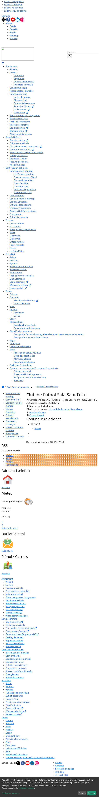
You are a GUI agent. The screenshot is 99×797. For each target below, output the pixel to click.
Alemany (14, 35)
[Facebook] (8, 19)
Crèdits (58, 762)
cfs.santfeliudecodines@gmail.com (65, 409)
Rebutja (82, 793)
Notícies (10, 461)
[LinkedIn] (17, 19)
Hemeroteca (12, 699)
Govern (9, 585)
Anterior (6, 528)
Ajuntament (7, 578)
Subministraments (15, 436)
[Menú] (3, 63)
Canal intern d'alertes (16, 631)
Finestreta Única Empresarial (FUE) (22, 634)
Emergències (12, 433)
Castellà (13, 29)
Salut (8, 751)
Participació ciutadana (16, 754)
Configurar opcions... (11, 793)
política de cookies (26, 788)
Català (13, 26)
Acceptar (92, 793)
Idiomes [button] (10, 23)
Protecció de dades (64, 768)
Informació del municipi (17, 652)
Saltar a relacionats (13, 7)
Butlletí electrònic (14, 695)
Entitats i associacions (47, 386)
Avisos (9, 458)
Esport (9, 732)
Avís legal (59, 771)
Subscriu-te (7, 550)
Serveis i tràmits (9, 618)
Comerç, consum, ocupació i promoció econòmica (30, 757)
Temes (5, 717)
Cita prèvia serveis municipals (20, 628)
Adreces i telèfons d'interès (19, 671)
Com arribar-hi (13, 399)
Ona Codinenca (13, 705)
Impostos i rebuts (14, 640)
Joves (8, 726)
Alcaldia (9, 581)
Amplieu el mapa (37, 412)
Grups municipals (14, 588)
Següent (14, 528)
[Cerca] (70, 56)
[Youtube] (13, 19)
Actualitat (6, 680)
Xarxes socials (12, 714)
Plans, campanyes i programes (21, 597)
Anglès (13, 32)
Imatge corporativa (15, 606)
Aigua (8, 742)
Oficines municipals (15, 625)
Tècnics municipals (15, 600)
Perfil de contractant (16, 603)
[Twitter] (4, 19)
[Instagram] (22, 19)
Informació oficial (14, 594)
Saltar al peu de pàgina (15, 10)
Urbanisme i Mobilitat (16, 748)
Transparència (13, 612)
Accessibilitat (61, 775)
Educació (10, 723)
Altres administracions (17, 615)
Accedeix (6, 487)
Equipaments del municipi (18, 658)
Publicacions (12, 464)
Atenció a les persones (17, 739)
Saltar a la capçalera (14, 1)
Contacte (6, 16)
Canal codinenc (13, 708)
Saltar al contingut (13, 4)
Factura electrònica (15, 643)
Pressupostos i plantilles (17, 591)
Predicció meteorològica (18, 702)
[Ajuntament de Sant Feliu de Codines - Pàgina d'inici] (18, 53)
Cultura (9, 720)
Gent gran (11, 745)
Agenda (9, 455)
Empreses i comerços (16, 668)
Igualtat (9, 729)
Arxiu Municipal (13, 646)
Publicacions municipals (17, 692)
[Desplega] (31, 387)
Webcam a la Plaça (15, 711)
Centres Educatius (14, 662)
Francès (13, 38)
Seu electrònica (13, 609)
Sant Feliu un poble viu (18, 387)
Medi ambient (12, 735)
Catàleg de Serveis (14, 637)
